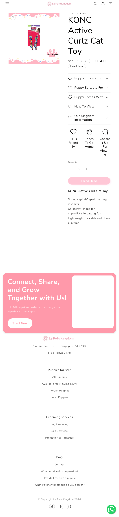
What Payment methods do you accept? (59, 485)
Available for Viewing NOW (59, 384)
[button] (7, 3)
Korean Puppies (59, 390)
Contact (59, 464)
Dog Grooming (60, 424)
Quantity (72, 162)
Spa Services (59, 431)
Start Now (20, 323)
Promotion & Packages (59, 437)
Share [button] (74, 233)
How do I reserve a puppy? (59, 478)
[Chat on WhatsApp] (111, 509)
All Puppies (59, 377)
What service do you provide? (59, 471)
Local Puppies (59, 397)
